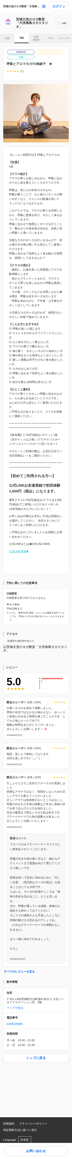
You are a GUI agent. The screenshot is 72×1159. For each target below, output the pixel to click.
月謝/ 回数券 (36, 38)
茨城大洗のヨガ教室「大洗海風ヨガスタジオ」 (21, 6)
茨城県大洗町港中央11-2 (20, 641)
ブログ (50, 38)
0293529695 (15, 1024)
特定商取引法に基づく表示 (20, 1130)
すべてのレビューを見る (19, 971)
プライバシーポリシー (33, 1123)
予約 (21, 38)
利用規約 (8, 1123)
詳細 (7, 38)
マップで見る (15, 1007)
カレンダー (64, 38)
